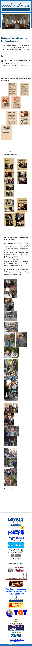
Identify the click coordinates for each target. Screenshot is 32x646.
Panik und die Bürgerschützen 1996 (10, 63)
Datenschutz (23, 644)
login (19, 644)
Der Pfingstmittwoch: (14, 65)
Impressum (29, 644)
